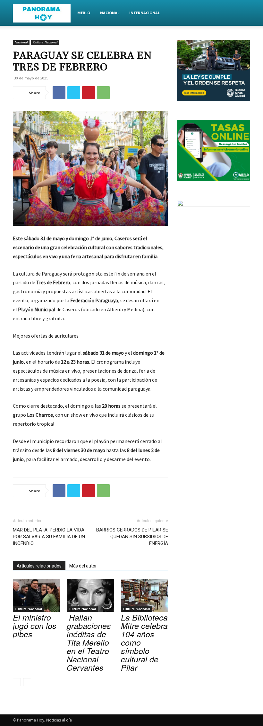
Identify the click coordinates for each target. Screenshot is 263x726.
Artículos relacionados (39, 565)
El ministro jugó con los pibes (34, 626)
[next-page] (27, 682)
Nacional (109, 12)
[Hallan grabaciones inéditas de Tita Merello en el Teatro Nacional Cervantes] (90, 595)
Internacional (144, 12)
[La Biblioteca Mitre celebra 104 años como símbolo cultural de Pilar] (144, 595)
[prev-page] (17, 682)
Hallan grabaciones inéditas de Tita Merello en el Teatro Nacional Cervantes (89, 642)
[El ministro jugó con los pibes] (36, 595)
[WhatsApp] (103, 92)
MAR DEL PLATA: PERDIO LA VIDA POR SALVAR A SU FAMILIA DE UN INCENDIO (49, 536)
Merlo (83, 12)
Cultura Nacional (45, 42)
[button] (242, 13)
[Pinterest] (88, 92)
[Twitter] (73, 92)
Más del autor (83, 565)
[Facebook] (59, 92)
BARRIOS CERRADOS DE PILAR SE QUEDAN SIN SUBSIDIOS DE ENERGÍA (132, 536)
